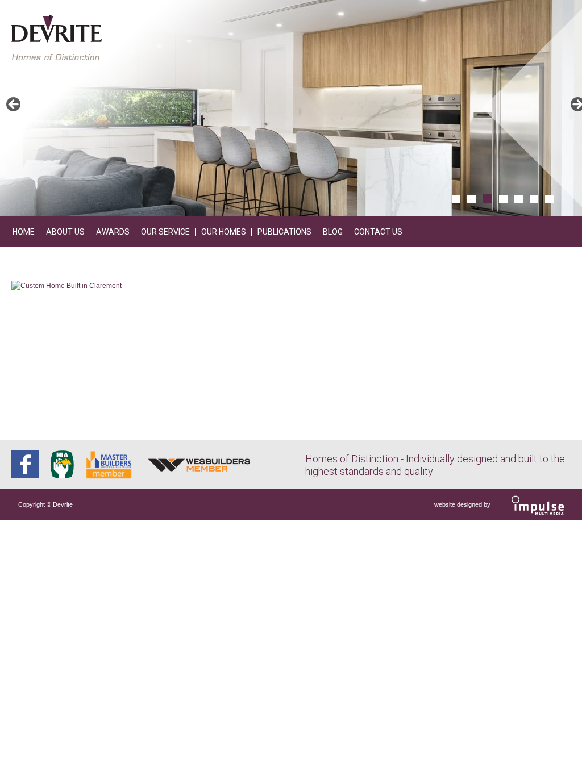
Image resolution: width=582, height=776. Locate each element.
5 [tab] (518, 199)
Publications (284, 231)
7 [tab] (549, 199)
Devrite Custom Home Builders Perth (56, 37)
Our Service (165, 231)
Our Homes (223, 231)
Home (24, 231)
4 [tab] (503, 199)
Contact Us (378, 231)
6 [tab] (534, 199)
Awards (113, 231)
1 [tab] (456, 199)
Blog (333, 231)
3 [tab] (487, 198)
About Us (65, 231)
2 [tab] (471, 199)
